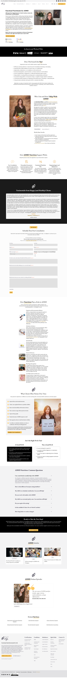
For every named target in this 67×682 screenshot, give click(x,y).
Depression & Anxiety (36, 646)
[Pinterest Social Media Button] (60, 1)
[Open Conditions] (36, 3)
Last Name (35, 243)
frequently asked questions (31, 240)
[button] (57, 4)
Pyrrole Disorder (14, 558)
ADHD (33, 559)
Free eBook (52, 657)
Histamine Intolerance (36, 652)
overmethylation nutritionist (32, 337)
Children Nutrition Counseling (54, 646)
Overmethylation (45, 641)
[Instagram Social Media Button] (58, 1)
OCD (34, 654)
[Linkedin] (65, 1)
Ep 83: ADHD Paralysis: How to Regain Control (23, 604)
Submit (11, 292)
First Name (11, 243)
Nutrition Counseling (52, 642)
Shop (51, 666)
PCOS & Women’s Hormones (37, 658)
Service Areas (53, 661)
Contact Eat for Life (54, 659)
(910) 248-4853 (61, 643)
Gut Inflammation (45, 651)
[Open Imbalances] (30, 3)
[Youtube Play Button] (62, 1)
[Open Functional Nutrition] (24, 3)
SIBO (35, 660)
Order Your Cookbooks (52, 654)
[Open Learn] (40, 3)
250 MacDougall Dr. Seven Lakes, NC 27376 (62, 640)
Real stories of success (40, 143)
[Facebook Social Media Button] (56, 1)
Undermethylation (45, 639)
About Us (52, 639)
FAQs (51, 664)
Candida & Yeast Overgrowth (36, 642)
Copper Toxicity (44, 644)
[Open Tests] (48, 3)
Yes (35, 254)
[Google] (9, 674)
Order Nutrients (53, 651)
